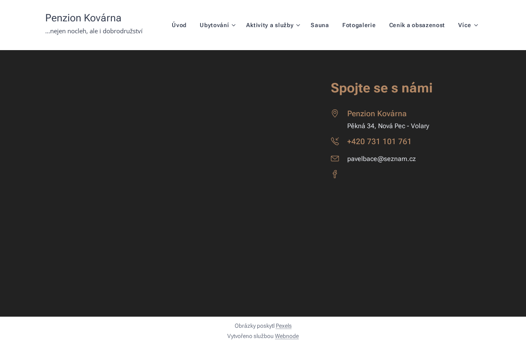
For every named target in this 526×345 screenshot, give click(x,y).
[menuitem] (181, 25)
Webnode (287, 336)
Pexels (284, 325)
